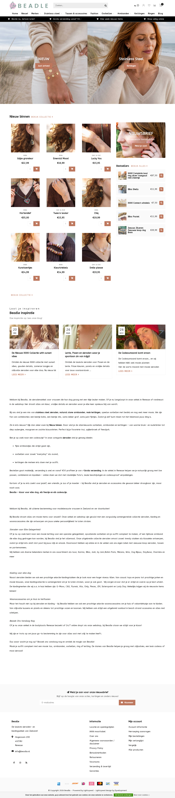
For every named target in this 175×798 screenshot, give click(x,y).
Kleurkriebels (61, 267)
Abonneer (128, 702)
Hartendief (25, 213)
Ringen (151, 13)
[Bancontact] (108, 784)
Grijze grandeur (25, 158)
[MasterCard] (99, 784)
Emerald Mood (61, 158)
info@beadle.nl (22, 751)
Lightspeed (88, 790)
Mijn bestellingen (136, 736)
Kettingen (140, 13)
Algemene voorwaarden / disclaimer (102, 742)
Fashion (94, 13)
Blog (160, 13)
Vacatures (95, 762)
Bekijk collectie (41, 117)
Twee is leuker (60, 213)
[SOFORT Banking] (75, 784)
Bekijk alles (138, 166)
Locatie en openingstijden (102, 727)
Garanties (94, 771)
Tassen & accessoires (76, 13)
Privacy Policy (96, 748)
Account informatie (138, 727)
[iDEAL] (83, 784)
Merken (35, 13)
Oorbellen (107, 13)
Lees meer (18, 374)
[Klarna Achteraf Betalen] (91, 784)
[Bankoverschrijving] (67, 784)
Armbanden (123, 13)
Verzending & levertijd (100, 766)
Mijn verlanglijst (136, 740)
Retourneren (95, 757)
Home (15, 13)
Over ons (94, 736)
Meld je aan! (141, 146)
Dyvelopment (121, 790)
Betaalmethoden (98, 753)
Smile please (96, 267)
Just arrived (44, 66)
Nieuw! (24, 13)
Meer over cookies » (142, 795)
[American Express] (58, 784)
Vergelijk (132, 745)
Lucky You (96, 158)
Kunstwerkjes (25, 267)
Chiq (96, 213)
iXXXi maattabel (98, 731)
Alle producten (136, 750)
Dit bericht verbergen (123, 795)
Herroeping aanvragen (139, 731)
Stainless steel (52, 13)
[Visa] (116, 784)
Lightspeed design (104, 790)
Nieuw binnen (55, 425)
